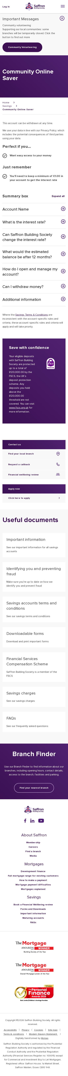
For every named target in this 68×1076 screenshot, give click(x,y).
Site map (52, 1030)
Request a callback (19, 464)
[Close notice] (62, 18)
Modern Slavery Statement (43, 1034)
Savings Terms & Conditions (31, 314)
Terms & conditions (13, 1034)
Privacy (25, 1030)
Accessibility (10, 1030)
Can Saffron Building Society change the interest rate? (27, 237)
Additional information (21, 299)
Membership (33, 842)
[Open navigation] (63, 6)
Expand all (58, 196)
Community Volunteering (22, 47)
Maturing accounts (33, 918)
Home (5, 102)
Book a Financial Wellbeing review (33, 904)
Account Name (15, 209)
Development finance (33, 871)
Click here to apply (19, 498)
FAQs (33, 922)
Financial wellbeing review (23, 474)
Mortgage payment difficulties (33, 884)
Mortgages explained (33, 889)
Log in (6, 6)
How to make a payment (33, 880)
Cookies (38, 1030)
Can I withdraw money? (22, 286)
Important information (33, 913)
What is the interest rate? (24, 222)
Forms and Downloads (33, 909)
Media (33, 855)
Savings (7, 106)
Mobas (44, 1038)
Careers (33, 847)
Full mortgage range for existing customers (33, 875)
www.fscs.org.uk (18, 407)
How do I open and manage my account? (30, 272)
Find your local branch (21, 453)
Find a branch (33, 851)
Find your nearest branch (34, 787)
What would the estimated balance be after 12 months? (27, 254)
